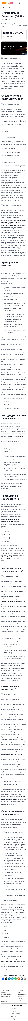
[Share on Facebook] (3, 978)
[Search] (22, 3)
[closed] (26, 3)
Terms (14, 1009)
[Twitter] (14, 1019)
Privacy (14, 1011)
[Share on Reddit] (18, 978)
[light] (20, 3)
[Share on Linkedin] (9, 978)
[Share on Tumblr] (22, 978)
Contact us (14, 1016)
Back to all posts (8, 8)
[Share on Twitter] (6, 978)
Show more (8, 36)
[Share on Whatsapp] (15, 978)
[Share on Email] (25, 978)
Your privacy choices (14, 1014)
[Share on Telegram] (12, 978)
